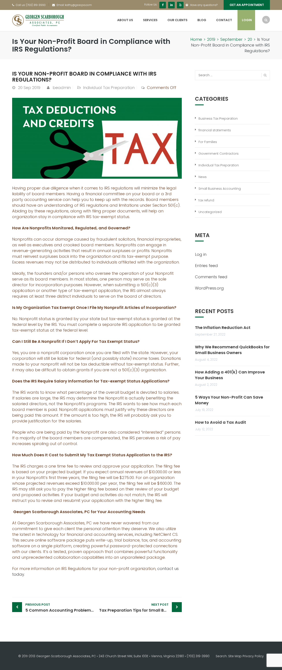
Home (196, 39)
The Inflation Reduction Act (222, 327)
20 (250, 39)
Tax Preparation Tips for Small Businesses (140, 607)
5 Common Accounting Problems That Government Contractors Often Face (61, 607)
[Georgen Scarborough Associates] (38, 20)
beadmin (62, 87)
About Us (125, 20)
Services (150, 20)
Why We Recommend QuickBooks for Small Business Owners (232, 349)
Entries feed (206, 265)
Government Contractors (219, 153)
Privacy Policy (253, 656)
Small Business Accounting (220, 188)
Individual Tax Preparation (109, 87)
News (203, 177)
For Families (208, 142)
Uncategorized (210, 212)
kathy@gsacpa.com (78, 5)
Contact (224, 20)
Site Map (235, 656)
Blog (201, 20)
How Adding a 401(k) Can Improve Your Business (230, 374)
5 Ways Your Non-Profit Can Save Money (229, 400)
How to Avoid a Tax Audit (220, 422)
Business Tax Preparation (218, 118)
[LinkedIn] (171, 5)
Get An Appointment (247, 5)
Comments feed (211, 277)
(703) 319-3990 (36, 5)
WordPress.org (209, 288)
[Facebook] (162, 5)
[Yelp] (180, 5)
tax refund (206, 200)
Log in (200, 254)
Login (247, 20)
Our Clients (177, 20)
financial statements (215, 130)
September (231, 39)
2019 (211, 39)
